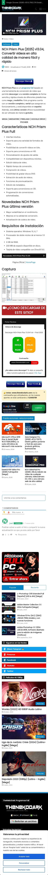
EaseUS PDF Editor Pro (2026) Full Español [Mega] (11, 472)
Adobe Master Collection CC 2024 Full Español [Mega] (29, 605)
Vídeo (11, 39)
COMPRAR (38, 408)
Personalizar (24, 863)
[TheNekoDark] (12, 9)
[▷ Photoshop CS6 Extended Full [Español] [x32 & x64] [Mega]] (8, 597)
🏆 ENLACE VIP (30, 345)
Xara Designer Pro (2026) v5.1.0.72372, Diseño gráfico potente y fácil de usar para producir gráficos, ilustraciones (35, 443)
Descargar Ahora (23, 81)
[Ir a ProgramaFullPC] (24, 567)
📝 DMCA (14, 815)
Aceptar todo (24, 856)
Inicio (5, 39)
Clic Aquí (38, 373)
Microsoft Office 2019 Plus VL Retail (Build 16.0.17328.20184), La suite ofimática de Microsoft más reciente (12, 442)
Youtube (10, 665)
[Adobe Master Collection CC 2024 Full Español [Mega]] (8, 608)
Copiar (34, 363)
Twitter (10, 671)
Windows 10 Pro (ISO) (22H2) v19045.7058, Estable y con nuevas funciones (29, 618)
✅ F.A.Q (33, 815)
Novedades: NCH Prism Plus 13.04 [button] (16, 256)
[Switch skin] (36, 10)
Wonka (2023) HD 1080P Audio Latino (22, 709)
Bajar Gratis (33, 384)
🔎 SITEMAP (24, 815)
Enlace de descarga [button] (13, 327)
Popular (12, 587)
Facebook (11, 660)
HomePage (31, 262)
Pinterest (11, 654)
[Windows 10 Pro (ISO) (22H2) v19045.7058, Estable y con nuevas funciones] (8, 618)
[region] (24, 852)
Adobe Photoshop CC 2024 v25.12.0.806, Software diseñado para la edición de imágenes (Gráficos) (30, 631)
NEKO (7, 67)
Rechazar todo (24, 870)
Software (6, 44)
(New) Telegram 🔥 (15, 649)
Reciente (35, 587)
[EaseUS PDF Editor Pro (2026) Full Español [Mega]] (12, 461)
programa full (27, 88)
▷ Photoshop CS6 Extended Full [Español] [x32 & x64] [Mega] (30, 594)
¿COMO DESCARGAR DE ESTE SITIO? (26, 310)
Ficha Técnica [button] (10, 322)
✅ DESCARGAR (18, 345)
